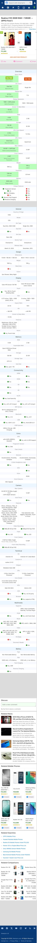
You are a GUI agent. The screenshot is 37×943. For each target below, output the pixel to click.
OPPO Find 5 (23, 47)
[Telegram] (25, 928)
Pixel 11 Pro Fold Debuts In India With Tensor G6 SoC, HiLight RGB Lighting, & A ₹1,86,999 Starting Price (24, 754)
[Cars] (29, 8)
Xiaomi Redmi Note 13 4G (29, 819)
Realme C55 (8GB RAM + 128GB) (8, 48)
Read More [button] (32, 29)
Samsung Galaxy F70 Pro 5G (30, 788)
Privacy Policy (14, 941)
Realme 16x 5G (17, 819)
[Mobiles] (18, 8)
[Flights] (13, 8)
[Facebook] (7, 928)
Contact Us (4, 941)
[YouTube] (16, 928)
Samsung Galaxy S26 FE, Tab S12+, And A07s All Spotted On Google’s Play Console (23, 742)
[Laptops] (23, 8)
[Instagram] (21, 928)
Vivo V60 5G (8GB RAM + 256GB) (4, 789)
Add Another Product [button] (18, 57)
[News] (8, 8)
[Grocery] (34, 8)
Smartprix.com (17, 938)
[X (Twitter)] (11, 928)
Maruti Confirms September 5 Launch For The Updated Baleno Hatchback (24, 730)
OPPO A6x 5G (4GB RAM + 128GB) (5, 820)
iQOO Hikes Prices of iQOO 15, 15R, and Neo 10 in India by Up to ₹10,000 (24, 718)
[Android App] (35, 928)
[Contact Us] (2, 928)
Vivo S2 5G (16, 788)
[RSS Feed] (30, 928)
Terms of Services (26, 941)
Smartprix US (5, 933)
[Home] (2, 8)
